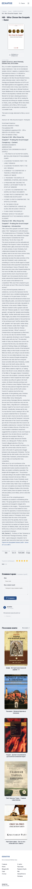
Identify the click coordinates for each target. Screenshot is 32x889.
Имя (5, 578)
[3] (22, 561)
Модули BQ (5, 869)
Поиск (23, 3)
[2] (19, 561)
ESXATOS (6, 857)
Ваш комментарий (9, 585)
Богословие (14, 63)
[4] (24, 561)
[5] (27, 561)
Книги (9, 11)
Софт (3, 871)
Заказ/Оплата (21, 873)
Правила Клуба (21, 869)
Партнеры (20, 866)
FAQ (18, 871)
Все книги (25, 628)
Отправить (11, 598)
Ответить (8, 616)
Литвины (20, 876)
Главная (4, 11)
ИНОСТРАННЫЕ (18, 62)
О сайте (19, 864)
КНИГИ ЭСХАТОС (18, 11)
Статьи (4, 873)
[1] (17, 561)
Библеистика (6, 63)
